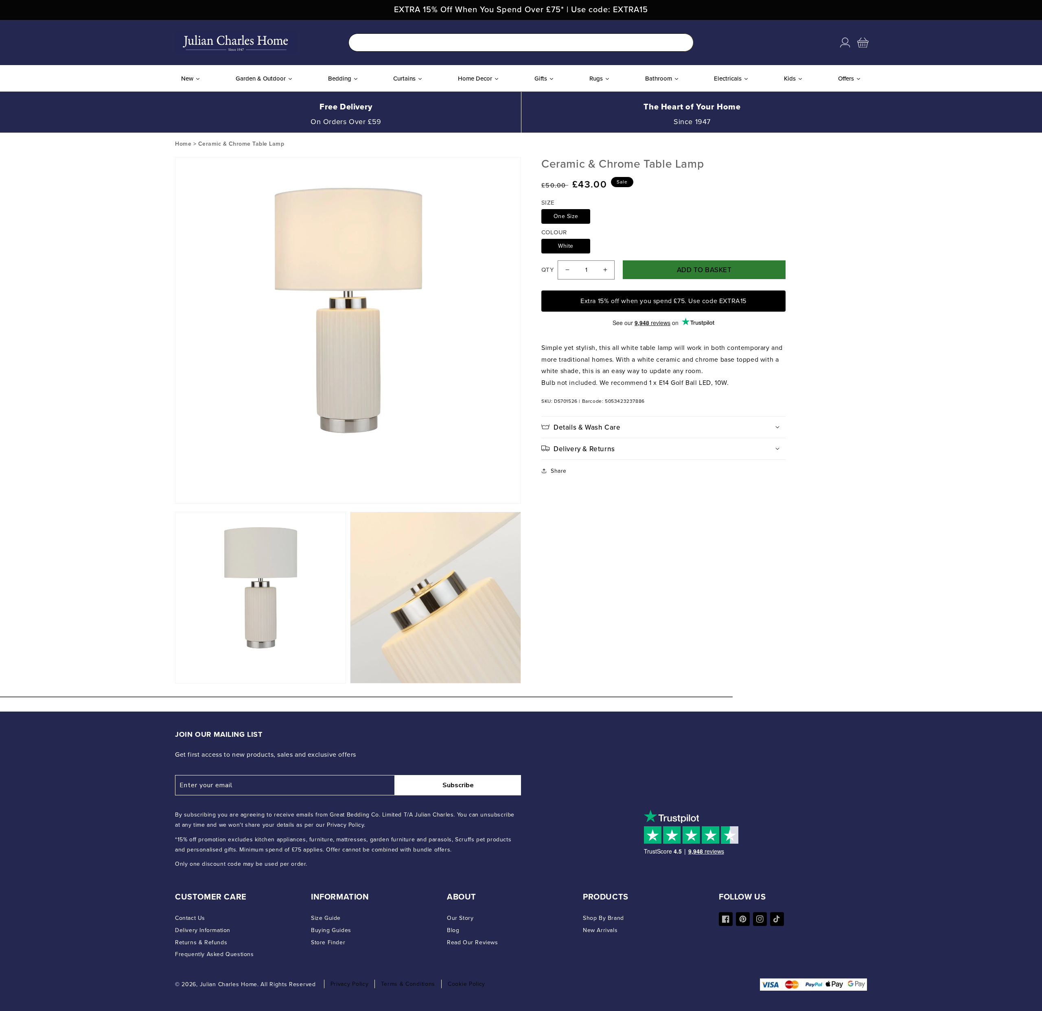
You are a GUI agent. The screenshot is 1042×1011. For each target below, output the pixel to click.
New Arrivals (600, 930)
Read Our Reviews (472, 942)
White (566, 246)
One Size (566, 216)
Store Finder (328, 942)
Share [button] (559, 471)
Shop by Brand (603, 918)
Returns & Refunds (201, 942)
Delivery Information (202, 930)
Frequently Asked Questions (214, 954)
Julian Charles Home (228, 984)
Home (183, 144)
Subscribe (458, 785)
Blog (453, 930)
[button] (863, 43)
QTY (547, 270)
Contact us (190, 918)
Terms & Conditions (408, 984)
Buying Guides (331, 930)
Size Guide (326, 918)
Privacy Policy (350, 984)
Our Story (460, 918)
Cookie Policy (466, 984)
